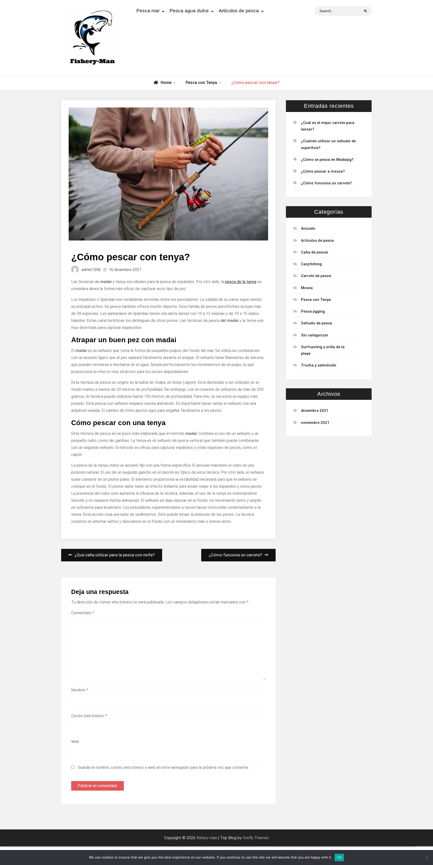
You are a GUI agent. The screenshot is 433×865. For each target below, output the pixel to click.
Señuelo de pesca (316, 323)
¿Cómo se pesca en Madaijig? (327, 159)
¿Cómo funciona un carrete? (326, 183)
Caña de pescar (315, 252)
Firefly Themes (256, 837)
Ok (339, 857)
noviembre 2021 (315, 422)
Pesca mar (148, 10)
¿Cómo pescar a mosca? (323, 171)
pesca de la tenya (240, 281)
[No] (426, 857)
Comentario (82, 612)
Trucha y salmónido (318, 365)
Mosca (307, 288)
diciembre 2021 (315, 410)
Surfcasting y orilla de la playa (323, 350)
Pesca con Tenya (201, 82)
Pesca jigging (313, 311)
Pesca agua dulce (189, 10)
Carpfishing (311, 264)
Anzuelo (308, 228)
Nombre (79, 690)
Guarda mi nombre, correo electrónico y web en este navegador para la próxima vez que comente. (163, 767)
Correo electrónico (89, 715)
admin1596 (91, 269)
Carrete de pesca (316, 276)
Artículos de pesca (239, 10)
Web (75, 741)
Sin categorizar (314, 335)
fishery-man (206, 837)
